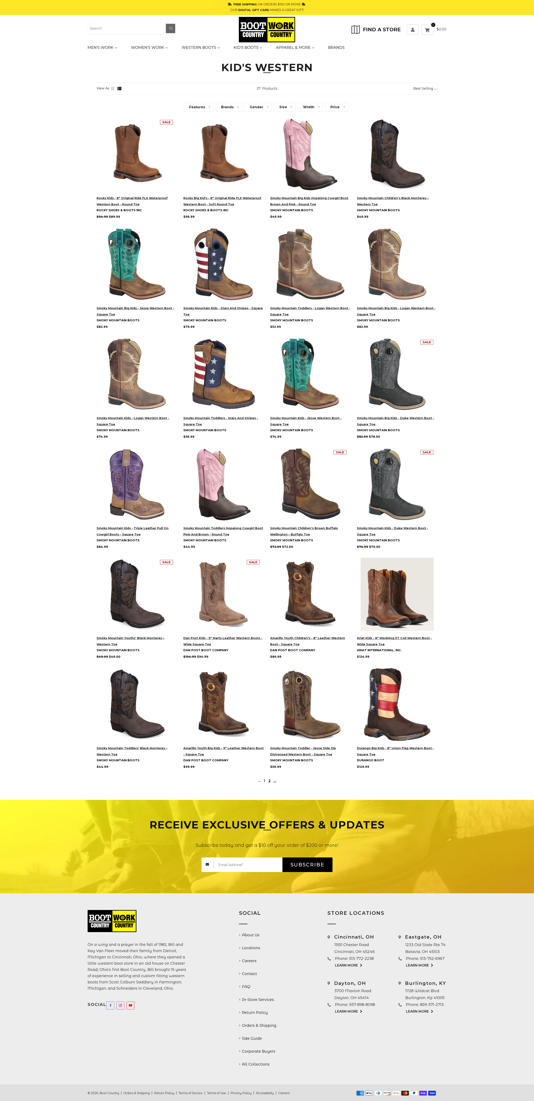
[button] (199, 107)
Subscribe (307, 865)
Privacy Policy (241, 1093)
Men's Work (100, 47)
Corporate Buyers (258, 1051)
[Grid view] (113, 88)
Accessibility (265, 1093)
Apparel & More (293, 47)
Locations (251, 948)
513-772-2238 (361, 958)
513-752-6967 (432, 958)
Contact (249, 974)
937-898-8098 (362, 1004)
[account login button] (412, 30)
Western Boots (199, 47)
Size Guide (252, 1038)
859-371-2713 (432, 1004)
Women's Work (147, 47)
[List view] (119, 88)
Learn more (346, 965)
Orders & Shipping (259, 1025)
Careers (249, 961)
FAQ (246, 986)
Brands (336, 47)
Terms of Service (191, 1093)
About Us (250, 935)
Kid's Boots (246, 47)
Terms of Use (216, 1093)
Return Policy (255, 1012)
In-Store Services (258, 999)
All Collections (256, 1064)
